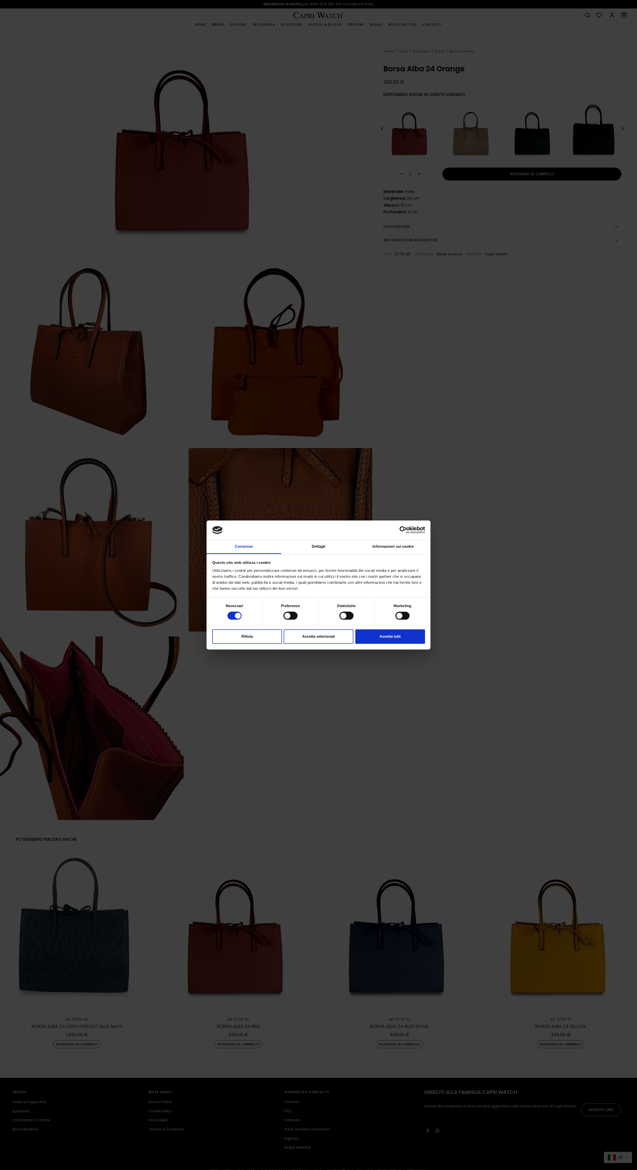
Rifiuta (247, 636)
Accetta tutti (390, 636)
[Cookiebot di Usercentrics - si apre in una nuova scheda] (403, 530)
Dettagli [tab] (318, 546)
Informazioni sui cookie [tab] (393, 546)
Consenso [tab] (244, 546)
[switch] (290, 616)
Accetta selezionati (318, 636)
